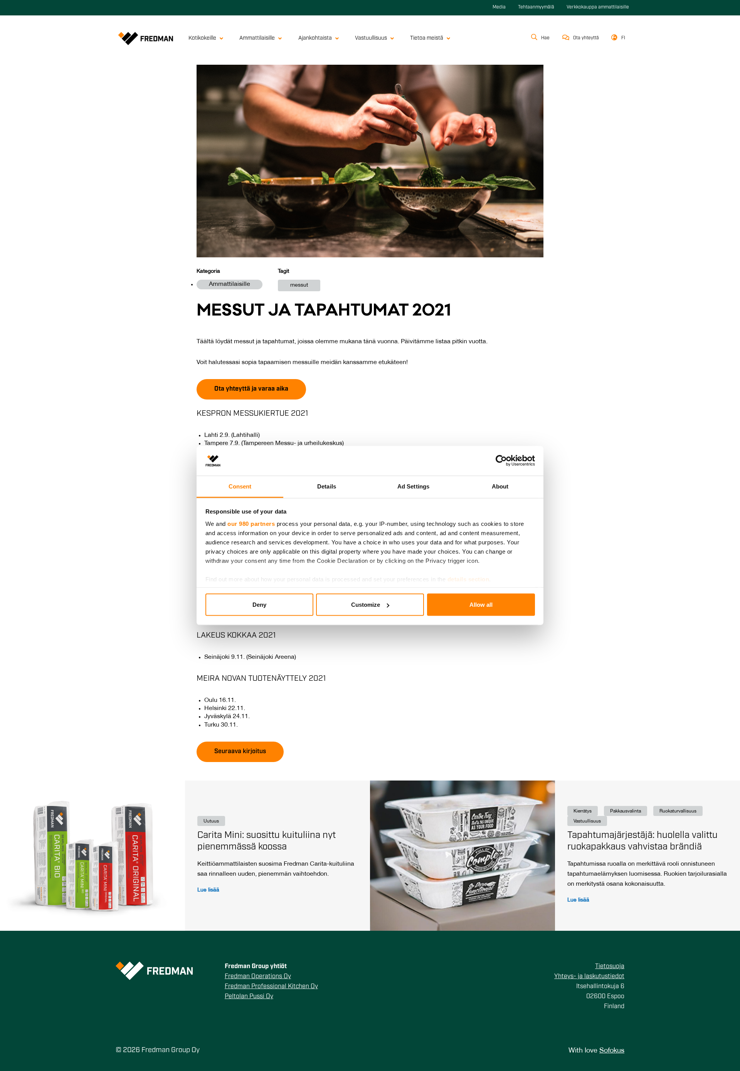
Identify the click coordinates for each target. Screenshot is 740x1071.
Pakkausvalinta (625, 811)
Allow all (481, 604)
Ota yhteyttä (586, 38)
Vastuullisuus (371, 38)
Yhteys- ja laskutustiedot (589, 977)
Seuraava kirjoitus (240, 752)
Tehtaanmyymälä (536, 7)
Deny (259, 604)
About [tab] (500, 486)
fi (623, 38)
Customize (365, 604)
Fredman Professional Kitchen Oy (271, 987)
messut (299, 285)
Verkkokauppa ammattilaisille (598, 7)
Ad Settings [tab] (413, 486)
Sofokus (611, 1050)
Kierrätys (583, 811)
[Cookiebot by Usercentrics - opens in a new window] (501, 461)
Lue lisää (208, 890)
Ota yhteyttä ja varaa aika (251, 389)
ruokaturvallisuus (677, 811)
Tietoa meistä (426, 38)
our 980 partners (251, 523)
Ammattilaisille (257, 38)
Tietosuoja (609, 967)
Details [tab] (326, 486)
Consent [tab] (240, 486)
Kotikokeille (202, 38)
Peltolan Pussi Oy (249, 997)
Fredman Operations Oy (258, 977)
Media (499, 7)
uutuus (211, 821)
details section (468, 579)
